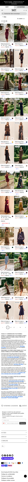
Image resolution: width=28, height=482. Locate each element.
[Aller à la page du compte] (24, 10)
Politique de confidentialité (8, 474)
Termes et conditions (6, 476)
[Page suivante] (25, 327)
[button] (2, 3)
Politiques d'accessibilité (7, 478)
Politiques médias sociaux (8, 480)
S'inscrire (22, 423)
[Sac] (26, 10)
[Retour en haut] (25, 476)
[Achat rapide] (12, 40)
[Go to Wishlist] (22, 10)
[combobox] (14, 13)
